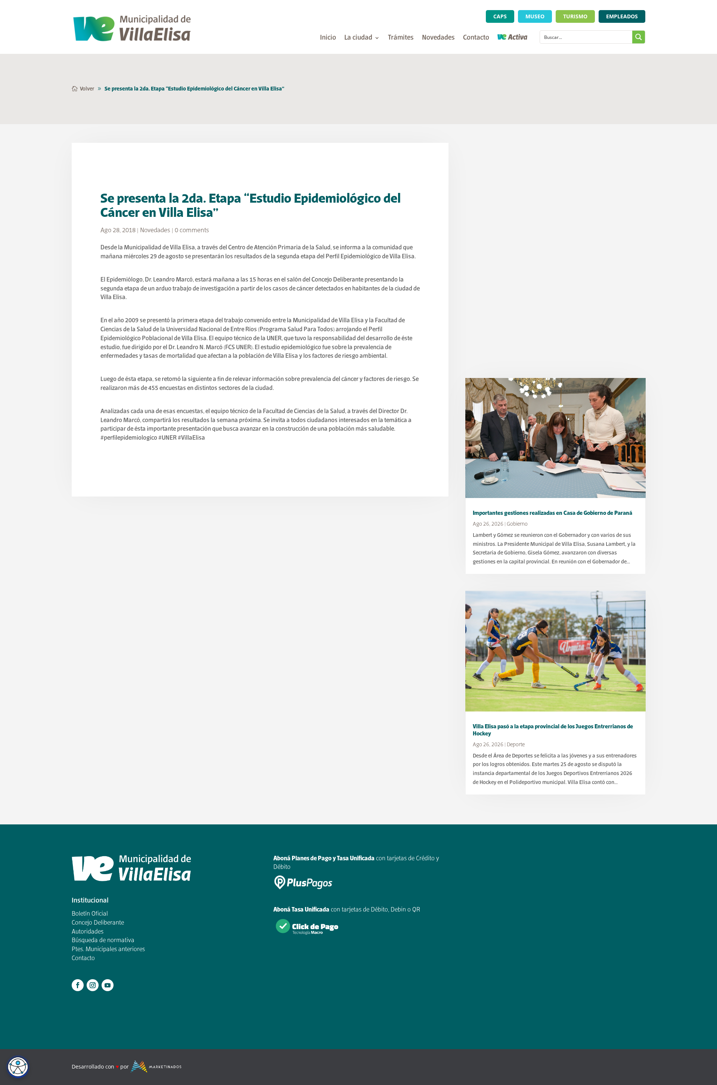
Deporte (516, 745)
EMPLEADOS (622, 16)
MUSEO (534, 16)
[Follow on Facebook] (78, 985)
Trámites (401, 38)
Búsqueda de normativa (103, 940)
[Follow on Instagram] (93, 985)
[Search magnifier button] (638, 37)
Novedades (438, 38)
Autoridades (87, 932)
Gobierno (517, 524)
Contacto (476, 38)
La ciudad (358, 38)
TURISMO (575, 16)
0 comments (192, 230)
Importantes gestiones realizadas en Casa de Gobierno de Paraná (552, 513)
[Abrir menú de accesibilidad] (17, 1067)
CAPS (500, 16)
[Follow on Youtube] (108, 985)
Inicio (328, 38)
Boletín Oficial (90, 914)
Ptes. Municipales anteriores (108, 949)
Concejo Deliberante (98, 923)
